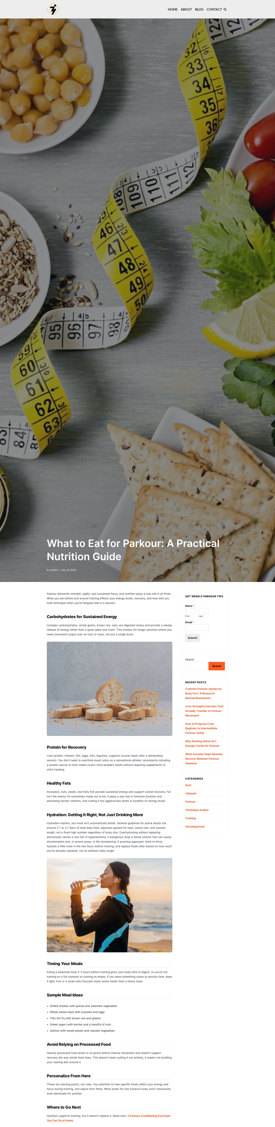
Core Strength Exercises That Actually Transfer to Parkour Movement (204, 711)
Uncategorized (194, 826)
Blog (199, 9)
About (186, 9)
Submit (192, 637)
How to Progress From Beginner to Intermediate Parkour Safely (201, 728)
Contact (214, 9)
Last (201, 616)
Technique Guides (196, 810)
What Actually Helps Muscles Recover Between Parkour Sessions (204, 759)
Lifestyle (190, 793)
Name (189, 605)
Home (173, 9)
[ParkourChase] (53, 9)
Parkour (190, 801)
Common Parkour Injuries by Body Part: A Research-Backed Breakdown (203, 693)
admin (54, 569)
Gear (188, 785)
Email (189, 622)
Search (189, 659)
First (187, 616)
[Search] (225, 9)
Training (190, 818)
